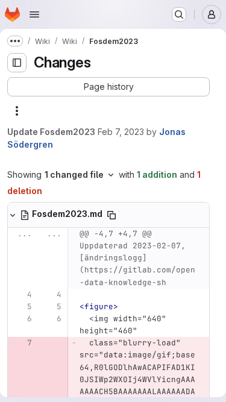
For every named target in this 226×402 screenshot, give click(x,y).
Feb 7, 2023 (121, 132)
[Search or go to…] (179, 14)
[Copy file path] (111, 215)
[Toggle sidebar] (17, 62)
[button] (108, 86)
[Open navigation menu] (34, 14)
